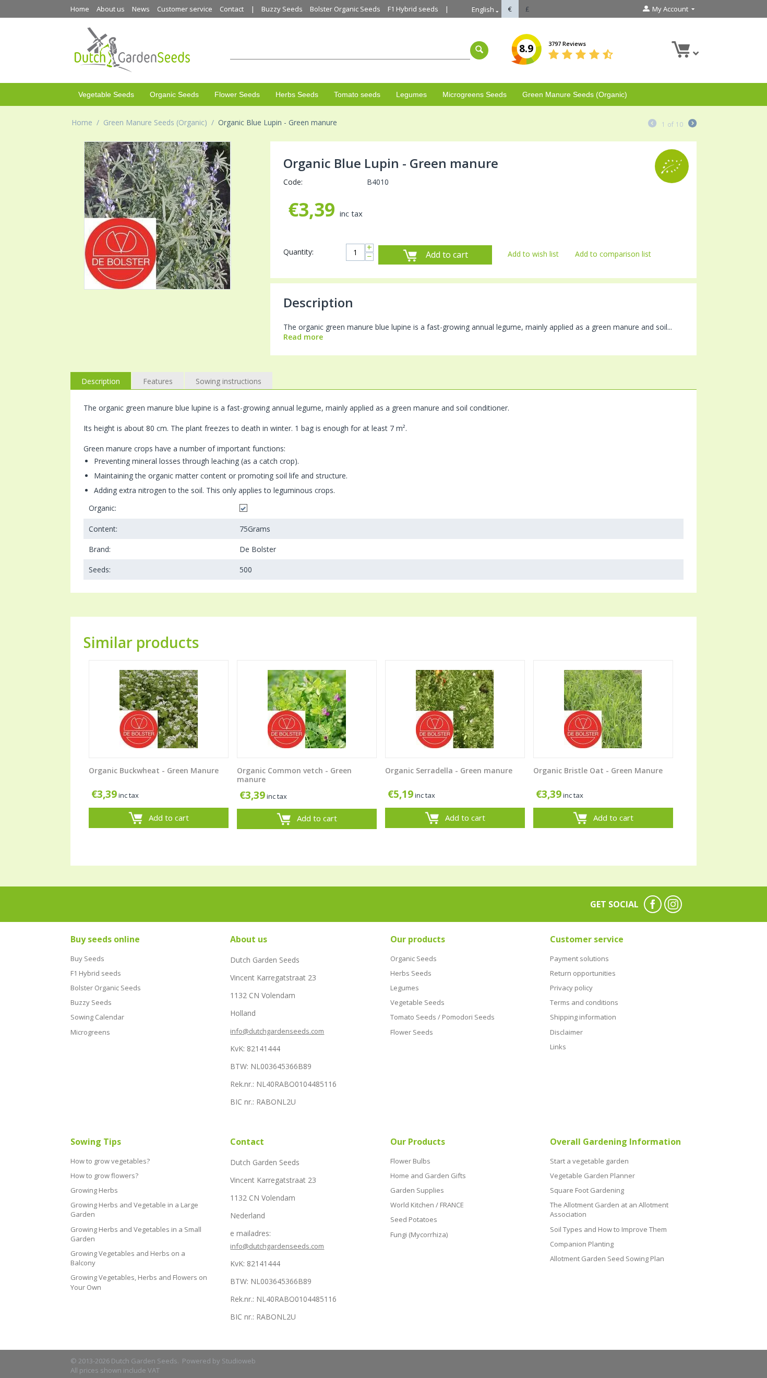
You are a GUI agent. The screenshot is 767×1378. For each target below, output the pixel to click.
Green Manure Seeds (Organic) (574, 94)
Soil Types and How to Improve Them (608, 1229)
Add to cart (447, 254)
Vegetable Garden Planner (592, 1175)
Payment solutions (579, 958)
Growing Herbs (94, 1190)
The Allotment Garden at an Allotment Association (609, 1209)
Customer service (184, 9)
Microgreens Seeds (474, 94)
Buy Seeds (87, 958)
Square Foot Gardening (587, 1190)
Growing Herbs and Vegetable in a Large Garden (134, 1209)
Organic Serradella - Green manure (448, 770)
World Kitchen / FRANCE (427, 1204)
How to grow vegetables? (110, 1161)
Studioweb (239, 1360)
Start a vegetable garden (589, 1161)
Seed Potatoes (413, 1219)
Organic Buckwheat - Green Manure (154, 770)
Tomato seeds (357, 94)
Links (558, 1046)
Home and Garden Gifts (428, 1175)
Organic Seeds (174, 94)
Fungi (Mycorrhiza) (419, 1234)
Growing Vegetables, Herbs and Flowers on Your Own (138, 1282)
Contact (232, 9)
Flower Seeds (237, 94)
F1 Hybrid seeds (413, 9)
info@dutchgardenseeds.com (277, 1031)
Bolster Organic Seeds (345, 9)
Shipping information (583, 1017)
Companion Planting (582, 1244)
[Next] (692, 124)
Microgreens (90, 1032)
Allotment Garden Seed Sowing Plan (607, 1258)
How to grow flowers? (104, 1175)
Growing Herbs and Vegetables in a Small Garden (135, 1234)
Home (79, 9)
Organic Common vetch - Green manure (294, 775)
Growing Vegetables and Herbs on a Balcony (127, 1258)
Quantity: (298, 252)
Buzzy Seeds (282, 9)
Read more (303, 337)
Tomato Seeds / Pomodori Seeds (442, 1017)
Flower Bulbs (410, 1161)
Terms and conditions (584, 1002)
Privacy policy (571, 987)
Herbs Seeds (296, 94)
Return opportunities (583, 973)
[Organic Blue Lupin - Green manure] (158, 215)
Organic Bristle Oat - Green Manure (598, 770)
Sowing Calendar (97, 1017)
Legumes (411, 94)
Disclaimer (566, 1032)
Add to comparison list (613, 254)
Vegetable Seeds (106, 94)
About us (111, 9)
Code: (293, 182)
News (141, 9)
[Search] (479, 50)
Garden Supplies (417, 1190)
